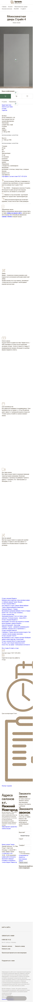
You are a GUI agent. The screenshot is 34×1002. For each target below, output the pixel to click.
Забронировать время (8, 826)
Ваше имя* (22, 832)
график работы (6, 857)
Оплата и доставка (7, 107)
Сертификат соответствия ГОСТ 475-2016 (14, 176)
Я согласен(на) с (24, 857)
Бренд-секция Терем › (8, 844)
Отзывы (4, 108)
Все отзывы (5, 648)
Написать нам (6, 949)
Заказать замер (20, 946)
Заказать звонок (23, 862)
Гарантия (4, 110)
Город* (21, 839)
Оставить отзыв (14, 648)
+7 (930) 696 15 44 (7, 853)
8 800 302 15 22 (6, 939)
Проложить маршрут (8, 859)
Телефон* (22, 845)
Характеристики (6, 105)
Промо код (22, 852)
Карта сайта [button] (6, 927)
